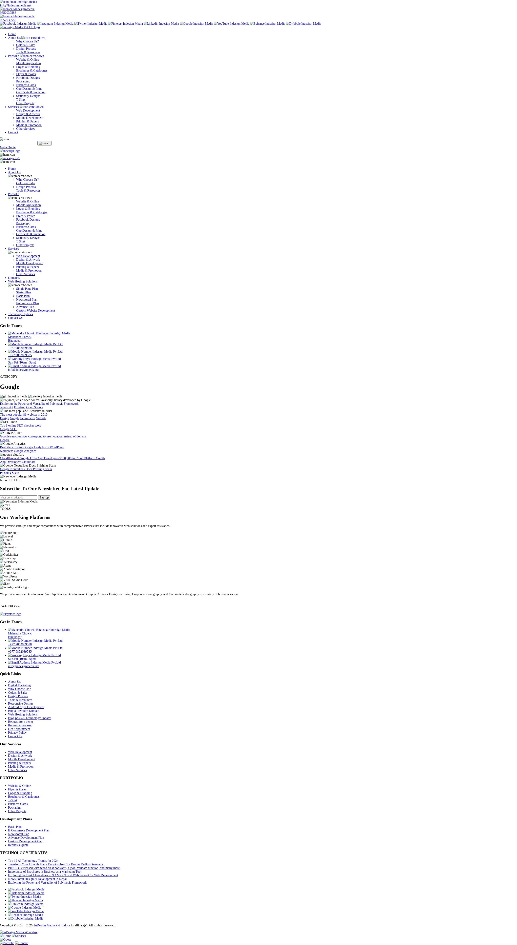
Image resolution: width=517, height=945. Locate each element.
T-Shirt (20, 99)
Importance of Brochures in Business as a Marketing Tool (44, 871)
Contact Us (15, 317)
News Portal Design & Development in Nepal (37, 879)
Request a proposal (20, 725)
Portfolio (14, 56)
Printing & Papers (27, 121)
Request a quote (18, 845)
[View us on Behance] (267, 23)
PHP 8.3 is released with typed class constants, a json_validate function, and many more (64, 868)
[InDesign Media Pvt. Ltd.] (20, 27)
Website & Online (27, 59)
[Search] (44, 143)
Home (12, 34)
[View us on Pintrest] (125, 23)
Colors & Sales (25, 45)
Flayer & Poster (26, 74)
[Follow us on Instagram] (55, 23)
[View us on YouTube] (231, 23)
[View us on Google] (196, 23)
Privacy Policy (17, 732)
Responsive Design (20, 703)
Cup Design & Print (29, 88)
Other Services (25, 128)
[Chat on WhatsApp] (19, 932)
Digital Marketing (19, 685)
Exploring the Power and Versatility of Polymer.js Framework (47, 882)
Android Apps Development (26, 707)
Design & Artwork (28, 114)
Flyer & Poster (25, 216)
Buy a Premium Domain (23, 710)
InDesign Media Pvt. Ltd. (50, 925)
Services (14, 107)
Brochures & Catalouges (31, 70)
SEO (13, 429)
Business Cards (26, 85)
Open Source (34, 407)
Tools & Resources (28, 52)
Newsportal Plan (26, 299)
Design (4, 418)
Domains (14, 277)
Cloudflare (28, 462)
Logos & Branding (28, 66)
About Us (14, 37)
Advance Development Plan (26, 837)
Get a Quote (8, 147)
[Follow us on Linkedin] (161, 23)
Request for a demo (20, 721)
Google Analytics (25, 451)
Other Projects (25, 103)
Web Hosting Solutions (23, 281)
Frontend (19, 407)
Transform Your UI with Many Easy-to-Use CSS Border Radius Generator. (56, 864)
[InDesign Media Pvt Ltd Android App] (10, 614)
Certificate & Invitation (30, 92)
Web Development (28, 110)
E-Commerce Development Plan (28, 830)
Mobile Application (28, 63)
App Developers (10, 462)
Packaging (22, 81)
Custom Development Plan (25, 841)
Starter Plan (23, 292)
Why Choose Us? (27, 41)
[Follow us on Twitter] (90, 23)
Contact (13, 132)
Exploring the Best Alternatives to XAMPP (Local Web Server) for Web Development (63, 875)
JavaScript (6, 407)
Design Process (26, 48)
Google (14, 418)
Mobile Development (29, 117)
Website (41, 418)
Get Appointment (19, 729)
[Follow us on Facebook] (18, 23)
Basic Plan (23, 296)
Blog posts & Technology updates (29, 718)
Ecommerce (27, 418)
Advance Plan (25, 307)
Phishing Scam (9, 472)
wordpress (6, 451)
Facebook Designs (28, 77)
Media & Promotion (29, 125)
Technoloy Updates (20, 314)
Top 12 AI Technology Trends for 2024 (33, 860)
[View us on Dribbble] (303, 23)
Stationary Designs (28, 96)
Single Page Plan (27, 288)
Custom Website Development (35, 310)
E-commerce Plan (27, 303)
